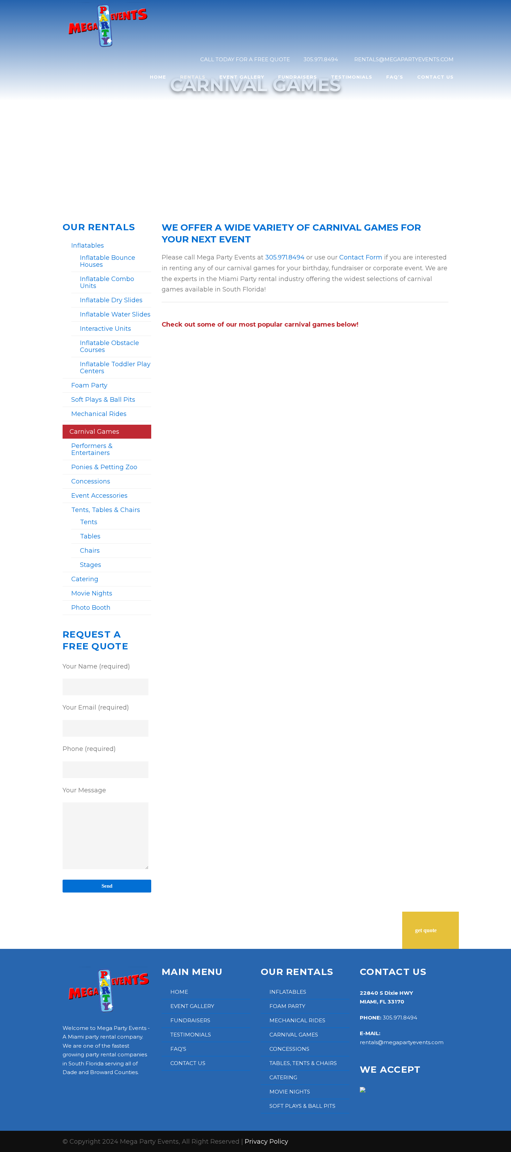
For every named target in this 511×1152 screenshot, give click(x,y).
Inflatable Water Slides (115, 314)
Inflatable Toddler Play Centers (115, 367)
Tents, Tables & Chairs (105, 510)
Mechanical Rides (99, 414)
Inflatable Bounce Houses (107, 261)
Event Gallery (241, 77)
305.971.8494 (285, 257)
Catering (84, 579)
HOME (179, 992)
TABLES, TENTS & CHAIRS (303, 1063)
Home (158, 77)
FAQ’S (178, 1049)
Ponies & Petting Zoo (104, 467)
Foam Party (89, 385)
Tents (88, 522)
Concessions (90, 481)
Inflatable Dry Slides (111, 300)
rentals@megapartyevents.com (402, 1042)
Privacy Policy (266, 1141)
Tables (90, 536)
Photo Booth (91, 607)
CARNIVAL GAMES (293, 1034)
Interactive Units (105, 329)
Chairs (90, 550)
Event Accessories (99, 495)
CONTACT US (187, 1063)
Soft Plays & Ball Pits (103, 399)
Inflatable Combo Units (107, 282)
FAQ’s (394, 77)
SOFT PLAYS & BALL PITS (302, 1106)
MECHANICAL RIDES (297, 1020)
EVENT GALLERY (192, 1006)
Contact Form (360, 257)
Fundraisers (297, 77)
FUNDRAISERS (190, 1020)
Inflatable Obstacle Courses (109, 346)
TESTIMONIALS (190, 1034)
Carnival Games (94, 431)
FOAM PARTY (287, 1006)
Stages (90, 565)
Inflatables (87, 245)
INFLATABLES (287, 992)
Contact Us (435, 77)
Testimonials (351, 77)
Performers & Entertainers (92, 449)
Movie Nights (91, 593)
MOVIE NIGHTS (289, 1091)
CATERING (283, 1077)
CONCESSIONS (289, 1049)
